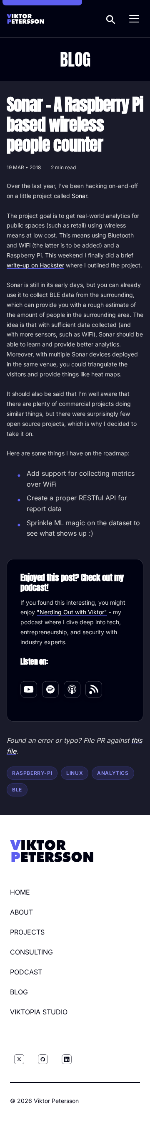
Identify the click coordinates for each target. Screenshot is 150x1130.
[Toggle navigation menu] (134, 19)
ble (17, 789)
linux (74, 773)
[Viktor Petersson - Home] (25, 19)
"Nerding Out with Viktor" (72, 612)
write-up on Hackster (35, 265)
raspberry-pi (32, 773)
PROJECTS (27, 932)
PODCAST (26, 972)
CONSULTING (31, 952)
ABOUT (21, 912)
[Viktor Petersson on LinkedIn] (67, 1059)
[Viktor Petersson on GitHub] (43, 1059)
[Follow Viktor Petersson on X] (19, 1059)
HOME (20, 892)
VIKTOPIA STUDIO (39, 1012)
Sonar (79, 195)
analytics (112, 773)
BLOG (19, 992)
